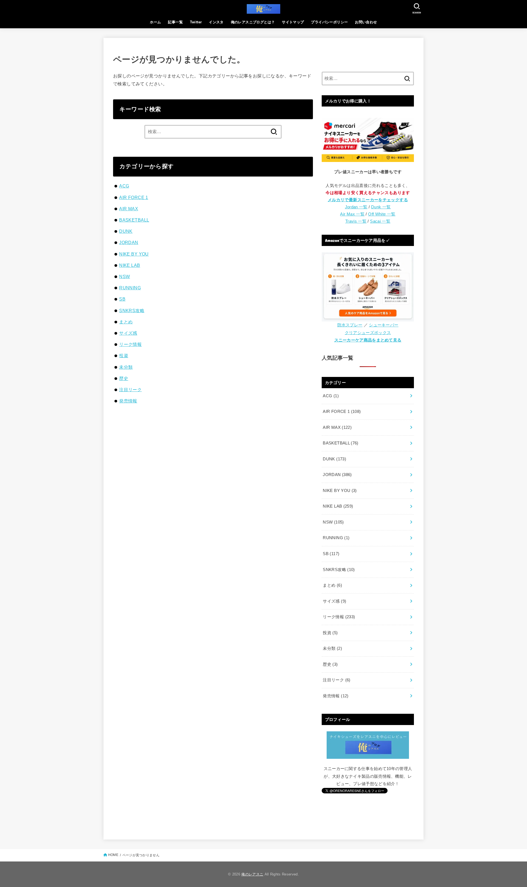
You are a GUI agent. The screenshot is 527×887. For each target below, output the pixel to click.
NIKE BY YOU (134, 253)
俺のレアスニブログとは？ (253, 22)
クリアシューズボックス (368, 333)
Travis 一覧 (355, 221)
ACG (124, 185)
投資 (123, 355)
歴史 (123, 378)
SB (122, 298)
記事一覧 (175, 22)
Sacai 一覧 (380, 221)
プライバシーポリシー (329, 22)
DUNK (126, 231)
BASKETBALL (134, 219)
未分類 (126, 367)
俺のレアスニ (252, 874)
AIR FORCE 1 (133, 197)
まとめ (126, 321)
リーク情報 (130, 344)
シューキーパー (383, 325)
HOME (113, 855)
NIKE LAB (129, 265)
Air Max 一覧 (352, 214)
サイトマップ (293, 22)
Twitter (196, 22)
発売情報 (128, 400)
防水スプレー (350, 325)
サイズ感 (128, 333)
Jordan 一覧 (356, 207)
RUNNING (130, 287)
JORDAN (128, 242)
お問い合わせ (366, 22)
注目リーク (130, 389)
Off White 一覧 (381, 214)
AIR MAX (128, 208)
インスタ (216, 22)
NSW (124, 276)
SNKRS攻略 (131, 310)
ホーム (155, 22)
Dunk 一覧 (381, 207)
